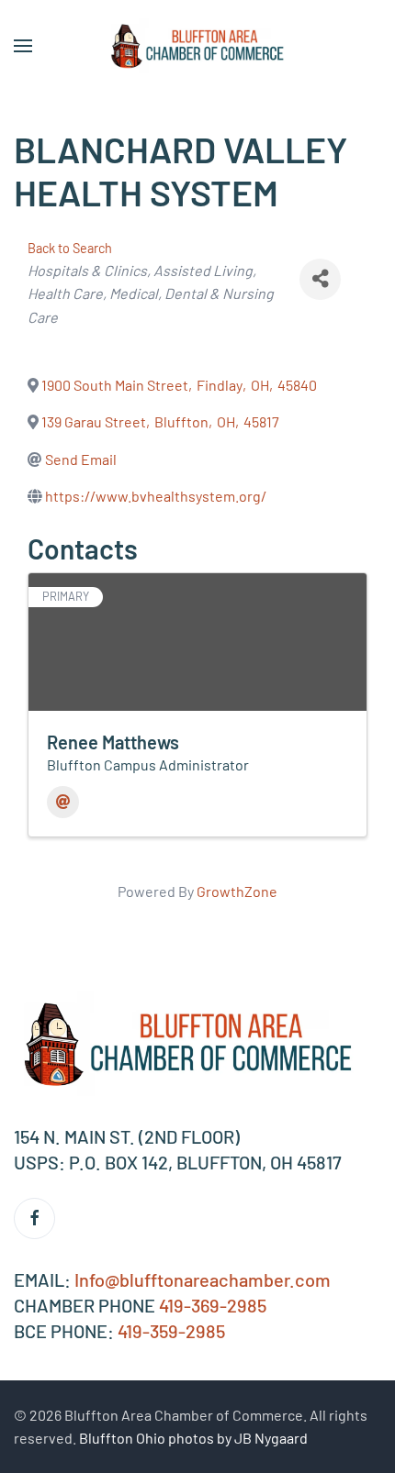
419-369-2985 (212, 1305)
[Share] (320, 279)
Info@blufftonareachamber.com (202, 1279)
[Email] (63, 802)
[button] (23, 46)
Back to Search (70, 248)
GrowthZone (237, 891)
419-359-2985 (171, 1331)
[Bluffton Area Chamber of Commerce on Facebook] (34, 1218)
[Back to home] (197, 46)
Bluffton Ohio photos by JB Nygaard (193, 1437)
